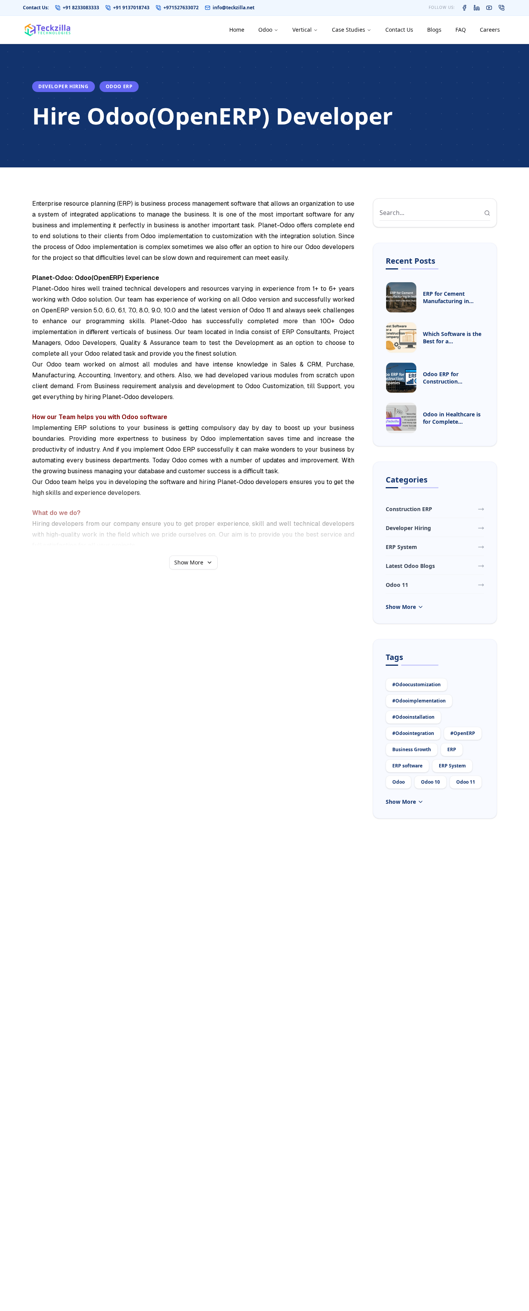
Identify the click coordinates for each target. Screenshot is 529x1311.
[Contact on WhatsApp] (501, 7)
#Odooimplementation (419, 700)
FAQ (460, 29)
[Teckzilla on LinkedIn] (476, 7)
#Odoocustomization (416, 684)
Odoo (265, 29)
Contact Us (399, 29)
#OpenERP (462, 733)
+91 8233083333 (81, 8)
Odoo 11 (465, 782)
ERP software (407, 765)
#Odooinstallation (413, 717)
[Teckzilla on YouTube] (489, 7)
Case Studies (348, 29)
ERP (451, 749)
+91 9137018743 (131, 8)
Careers (490, 29)
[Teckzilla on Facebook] (464, 7)
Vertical (302, 29)
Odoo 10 (430, 782)
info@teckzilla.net (233, 8)
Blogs (434, 29)
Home (236, 29)
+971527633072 (181, 8)
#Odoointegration (413, 733)
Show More (188, 562)
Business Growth (411, 749)
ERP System (452, 765)
